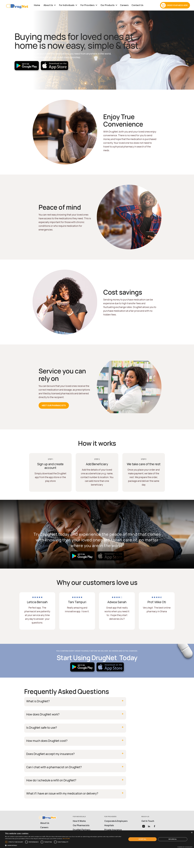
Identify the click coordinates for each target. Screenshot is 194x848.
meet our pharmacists (54, 405)
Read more (66, 838)
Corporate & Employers (116, 821)
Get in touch (147, 821)
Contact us (137, 5)
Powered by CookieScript (184, 847)
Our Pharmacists (81, 825)
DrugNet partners (81, 829)
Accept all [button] (142, 839)
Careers (124, 5)
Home (37, 5)
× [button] (191, 832)
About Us (44, 823)
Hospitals (109, 825)
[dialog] (97, 839)
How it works (79, 821)
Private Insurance (113, 829)
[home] (18, 5)
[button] (48, 5)
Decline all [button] (173, 839)
